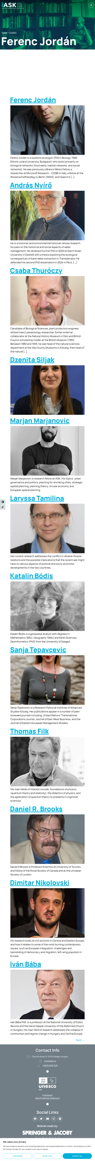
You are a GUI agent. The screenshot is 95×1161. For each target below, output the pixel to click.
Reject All (47, 1156)
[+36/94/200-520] (39, 1065)
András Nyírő (31, 185)
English (13, 32)
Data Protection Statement (47, 1098)
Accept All (77, 1156)
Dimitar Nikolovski (39, 882)
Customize (18, 1156)
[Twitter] (41, 1118)
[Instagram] (53, 1118)
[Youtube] (47, 1118)
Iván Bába (25, 964)
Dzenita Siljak (32, 359)
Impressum (47, 1095)
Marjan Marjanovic (40, 420)
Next (80, 1040)
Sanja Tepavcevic (38, 649)
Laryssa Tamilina (37, 498)
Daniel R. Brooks (36, 808)
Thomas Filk (29, 731)
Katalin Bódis (31, 575)
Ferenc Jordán (33, 99)
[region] (47, 1149)
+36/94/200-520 (50, 1065)
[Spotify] (59, 1118)
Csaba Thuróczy (36, 270)
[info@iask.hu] (40, 1061)
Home (4, 32)
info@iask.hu (50, 1061)
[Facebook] (35, 1118)
